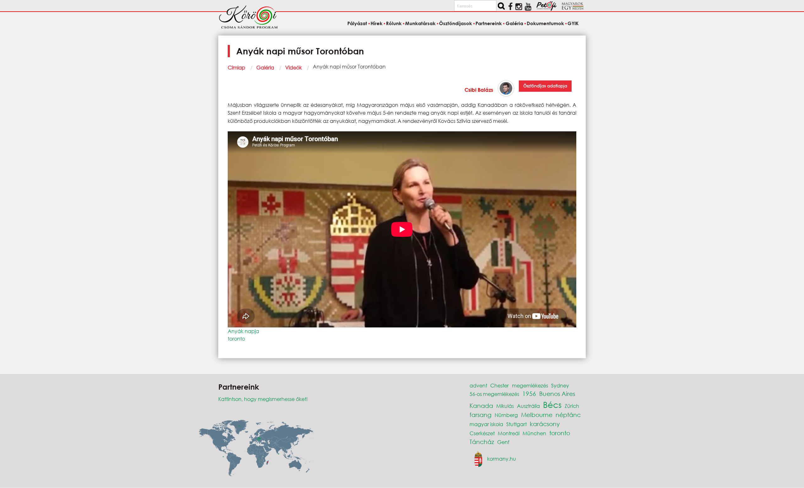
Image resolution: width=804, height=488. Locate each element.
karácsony (545, 423)
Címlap (236, 67)
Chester (499, 385)
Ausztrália (528, 406)
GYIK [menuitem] (573, 23)
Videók (293, 67)
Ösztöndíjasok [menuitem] (455, 23)
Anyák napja (243, 331)
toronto (236, 338)
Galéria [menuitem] (514, 23)
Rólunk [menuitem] (394, 23)
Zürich (572, 406)
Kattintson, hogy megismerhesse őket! (263, 399)
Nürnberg (506, 415)
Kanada (481, 405)
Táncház (482, 441)
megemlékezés (530, 385)
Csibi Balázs (478, 90)
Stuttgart (516, 424)
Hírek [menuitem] (377, 23)
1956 (529, 393)
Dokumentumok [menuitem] (545, 23)
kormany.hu (501, 458)
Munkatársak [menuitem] (420, 23)
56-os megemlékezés (494, 394)
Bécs (552, 404)
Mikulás (505, 406)
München (534, 433)
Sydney (560, 385)
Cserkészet (482, 433)
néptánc (568, 414)
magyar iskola (486, 424)
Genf (503, 442)
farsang (481, 414)
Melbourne (536, 414)
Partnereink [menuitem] (488, 23)
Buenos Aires (557, 393)
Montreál (508, 433)
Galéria (265, 67)
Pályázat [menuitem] (357, 23)
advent (478, 385)
